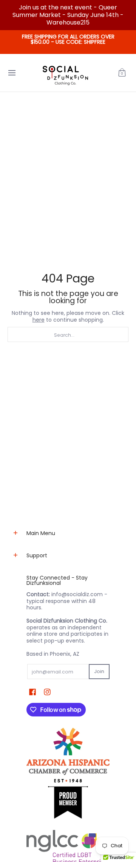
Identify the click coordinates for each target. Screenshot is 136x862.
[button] (122, 73)
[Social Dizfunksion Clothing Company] (65, 73)
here (38, 320)
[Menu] (11, 73)
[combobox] (68, 334)
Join (99, 671)
